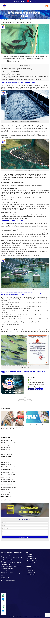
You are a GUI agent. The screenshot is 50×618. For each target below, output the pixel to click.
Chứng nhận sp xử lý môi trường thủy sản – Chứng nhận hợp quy (16, 68)
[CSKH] (3, 603)
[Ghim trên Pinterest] (28, 400)
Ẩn (28, 65)
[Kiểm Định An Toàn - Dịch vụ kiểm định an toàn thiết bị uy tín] (5, 6)
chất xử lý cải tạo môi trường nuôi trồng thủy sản (31, 85)
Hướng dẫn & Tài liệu (31, 574)
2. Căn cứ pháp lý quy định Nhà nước (11, 71)
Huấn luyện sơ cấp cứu (6, 477)
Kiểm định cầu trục (5, 447)
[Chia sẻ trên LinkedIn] (31, 400)
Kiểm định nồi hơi (5, 449)
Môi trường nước (5, 494)
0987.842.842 (21, 1)
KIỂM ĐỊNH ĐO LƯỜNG (6, 456)
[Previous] (1, 421)
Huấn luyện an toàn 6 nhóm (7, 472)
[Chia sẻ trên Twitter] (24, 400)
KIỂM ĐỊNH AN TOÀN (5, 437)
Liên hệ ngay (31, 389)
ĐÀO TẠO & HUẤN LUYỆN (6, 469)
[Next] (49, 421)
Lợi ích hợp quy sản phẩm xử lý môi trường (11, 74)
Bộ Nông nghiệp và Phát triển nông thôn (29, 223)
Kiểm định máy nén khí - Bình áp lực (9, 442)
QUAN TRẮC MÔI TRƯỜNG (6, 484)
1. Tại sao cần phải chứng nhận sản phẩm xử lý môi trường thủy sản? (18, 69)
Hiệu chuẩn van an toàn (6, 464)
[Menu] (47, 6)
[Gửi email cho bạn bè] (26, 400)
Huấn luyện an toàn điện (7, 479)
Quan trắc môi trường (31, 572)
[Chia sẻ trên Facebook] (21, 400)
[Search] (14, 1)
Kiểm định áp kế (5, 462)
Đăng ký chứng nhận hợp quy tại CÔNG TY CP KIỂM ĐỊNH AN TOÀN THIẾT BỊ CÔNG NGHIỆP (22, 79)
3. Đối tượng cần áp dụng (8, 73)
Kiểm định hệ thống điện (31, 558)
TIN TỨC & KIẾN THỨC (6, 496)
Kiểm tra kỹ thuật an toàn (7, 454)
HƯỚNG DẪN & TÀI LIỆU (6, 500)
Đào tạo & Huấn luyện (31, 570)
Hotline (3, 596)
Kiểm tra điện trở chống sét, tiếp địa (9, 466)
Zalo (3, 600)
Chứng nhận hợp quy (10, 19)
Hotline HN (3, 608)
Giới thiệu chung (30, 568)
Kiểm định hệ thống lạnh (7, 452)
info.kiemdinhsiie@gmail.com (10, 578)
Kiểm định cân (4, 460)
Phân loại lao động (5, 489)
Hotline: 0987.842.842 (35, 392)
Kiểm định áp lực (30, 556)
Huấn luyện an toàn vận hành (8, 474)
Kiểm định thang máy (6, 445)
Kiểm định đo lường (31, 562)
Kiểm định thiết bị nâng (6, 440)
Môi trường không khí (6, 492)
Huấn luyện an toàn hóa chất (8, 481)
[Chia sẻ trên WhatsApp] (19, 400)
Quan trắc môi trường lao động (8, 487)
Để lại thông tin (39, 389)
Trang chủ (3, 19)
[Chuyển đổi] (35, 1)
